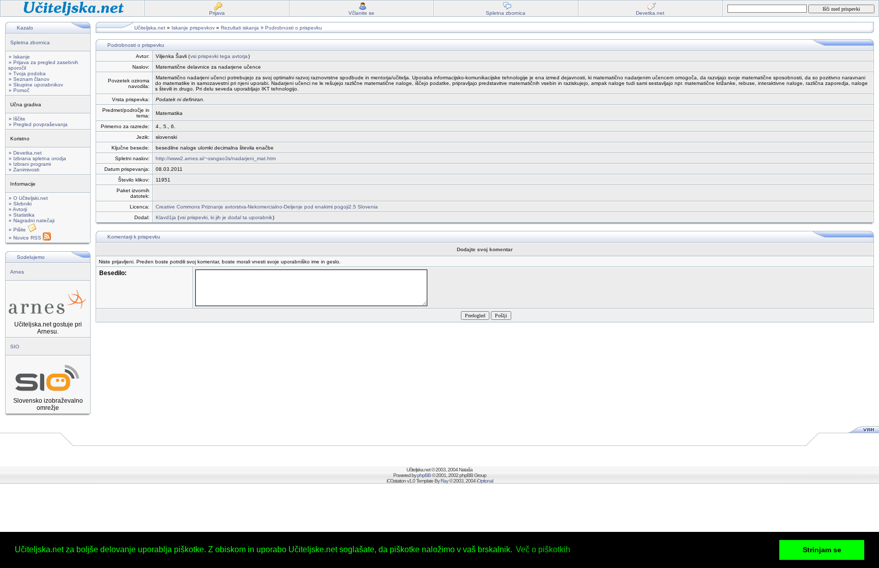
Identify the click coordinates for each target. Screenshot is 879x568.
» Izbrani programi (30, 164)
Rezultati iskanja (240, 28)
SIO (14, 346)
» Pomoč (19, 90)
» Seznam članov (29, 79)
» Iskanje (19, 56)
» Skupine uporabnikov (36, 84)
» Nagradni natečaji (31, 220)
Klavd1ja (166, 217)
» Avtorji (18, 209)
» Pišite (18, 229)
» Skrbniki (20, 203)
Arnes (17, 272)
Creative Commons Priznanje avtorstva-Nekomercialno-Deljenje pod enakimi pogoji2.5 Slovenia (267, 207)
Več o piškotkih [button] (543, 549)
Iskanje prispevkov (193, 28)
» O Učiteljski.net (28, 198)
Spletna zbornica (30, 42)
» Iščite (17, 119)
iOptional (485, 481)
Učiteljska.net (149, 28)
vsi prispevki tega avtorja (219, 56)
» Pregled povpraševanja (38, 124)
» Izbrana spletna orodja (37, 158)
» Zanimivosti (24, 169)
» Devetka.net (25, 153)
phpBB (424, 475)
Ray (444, 481)
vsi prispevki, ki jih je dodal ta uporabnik (226, 217)
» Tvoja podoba (27, 73)
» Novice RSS (26, 238)
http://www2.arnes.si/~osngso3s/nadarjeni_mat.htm (216, 158)
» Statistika (22, 215)
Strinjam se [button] (822, 550)
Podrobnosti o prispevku (293, 28)
